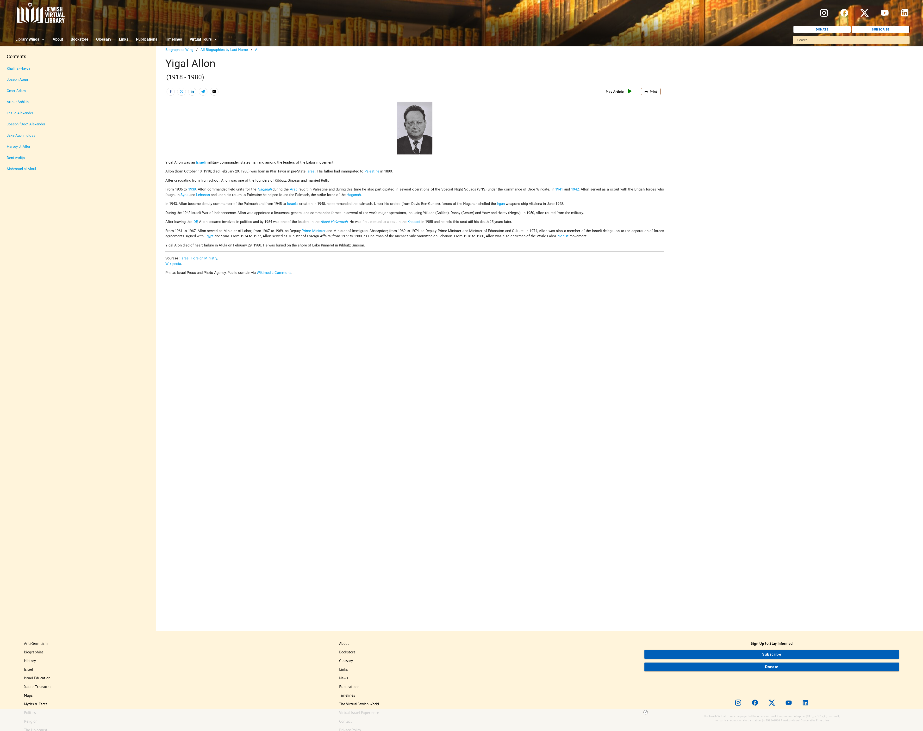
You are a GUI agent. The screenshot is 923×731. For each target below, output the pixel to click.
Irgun (501, 204)
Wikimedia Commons (274, 272)
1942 (575, 189)
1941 (559, 189)
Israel (310, 171)
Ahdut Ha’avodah (334, 222)
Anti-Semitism (36, 643)
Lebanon (203, 195)
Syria (184, 195)
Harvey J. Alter (18, 146)
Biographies (34, 652)
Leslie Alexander (20, 113)
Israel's (292, 204)
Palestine (371, 171)
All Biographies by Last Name (224, 50)
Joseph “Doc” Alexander (26, 124)
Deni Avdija (16, 158)
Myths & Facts (35, 703)
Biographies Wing (179, 50)
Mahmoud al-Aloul (21, 169)
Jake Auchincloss (21, 135)
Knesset (413, 222)
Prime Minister (313, 231)
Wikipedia (173, 264)
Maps (28, 695)
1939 (192, 189)
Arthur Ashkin (18, 102)
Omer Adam (16, 91)
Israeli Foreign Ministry (199, 258)
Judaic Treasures (37, 686)
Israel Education (37, 678)
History (30, 660)
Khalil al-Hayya (18, 68)
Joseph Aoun (17, 79)
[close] (645, 712)
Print (653, 91)
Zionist (562, 236)
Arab (293, 189)
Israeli (201, 162)
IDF (195, 222)
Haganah (264, 189)
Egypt (209, 236)
